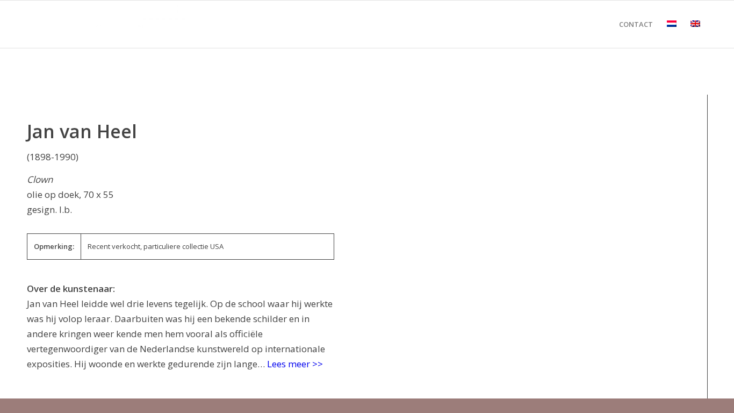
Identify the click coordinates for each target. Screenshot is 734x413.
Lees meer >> (295, 364)
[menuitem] (636, 24)
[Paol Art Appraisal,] (107, 24)
